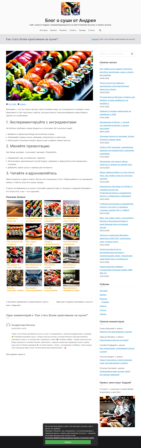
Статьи (91, 30)
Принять (68, 442)
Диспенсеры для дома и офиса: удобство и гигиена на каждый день (116, 163)
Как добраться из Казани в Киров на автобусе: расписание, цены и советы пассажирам (117, 72)
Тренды (82, 30)
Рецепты (63, 30)
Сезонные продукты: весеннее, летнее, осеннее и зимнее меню (117, 138)
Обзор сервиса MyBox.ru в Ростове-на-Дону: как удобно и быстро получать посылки (117, 175)
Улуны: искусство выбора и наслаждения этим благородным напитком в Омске (114, 86)
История (43, 30)
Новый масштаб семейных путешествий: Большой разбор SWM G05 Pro (116, 270)
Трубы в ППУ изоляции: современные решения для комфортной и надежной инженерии (117, 150)
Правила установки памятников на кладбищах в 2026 (115, 112)
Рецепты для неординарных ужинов (116, 332)
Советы (73, 30)
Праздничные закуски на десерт (114, 340)
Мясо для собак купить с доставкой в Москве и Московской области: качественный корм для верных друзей (117, 222)
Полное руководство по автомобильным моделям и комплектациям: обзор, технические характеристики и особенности (116, 254)
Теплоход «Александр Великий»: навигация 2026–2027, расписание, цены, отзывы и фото (115, 238)
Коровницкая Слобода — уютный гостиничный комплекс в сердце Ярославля (114, 125)
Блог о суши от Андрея (70, 20)
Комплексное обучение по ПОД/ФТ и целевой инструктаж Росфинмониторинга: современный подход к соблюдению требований (116, 191)
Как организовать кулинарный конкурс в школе (117, 350)
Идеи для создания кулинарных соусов (74, 302)
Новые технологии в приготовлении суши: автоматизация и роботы (116, 361)
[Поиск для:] (117, 53)
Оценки (53, 30)
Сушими (105, 302)
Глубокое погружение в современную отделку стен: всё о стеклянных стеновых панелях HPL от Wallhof (116, 207)
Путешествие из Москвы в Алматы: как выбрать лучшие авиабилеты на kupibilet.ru (117, 100)
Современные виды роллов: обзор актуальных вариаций (115, 373)
